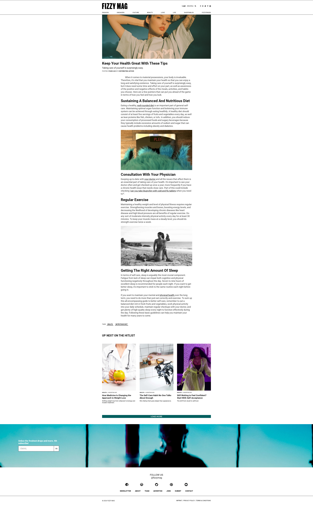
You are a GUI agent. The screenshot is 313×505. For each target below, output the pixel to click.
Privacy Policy (189, 500)
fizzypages (206, 12)
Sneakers (120, 12)
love (163, 12)
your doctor (150, 179)
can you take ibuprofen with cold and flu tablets (153, 191)
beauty (150, 12)
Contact (189, 491)
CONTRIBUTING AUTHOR (126, 71)
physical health (167, 295)
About (138, 491)
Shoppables (189, 12)
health (110, 324)
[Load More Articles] (156, 416)
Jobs (168, 491)
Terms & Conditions (203, 500)
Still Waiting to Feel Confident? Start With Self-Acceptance (191, 396)
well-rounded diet (145, 105)
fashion (105, 12)
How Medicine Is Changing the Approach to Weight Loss (116, 396)
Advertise (190, 6)
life (174, 12)
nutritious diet (122, 324)
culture (136, 12)
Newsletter (125, 491)
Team (147, 491)
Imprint (179, 500)
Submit (178, 491)
